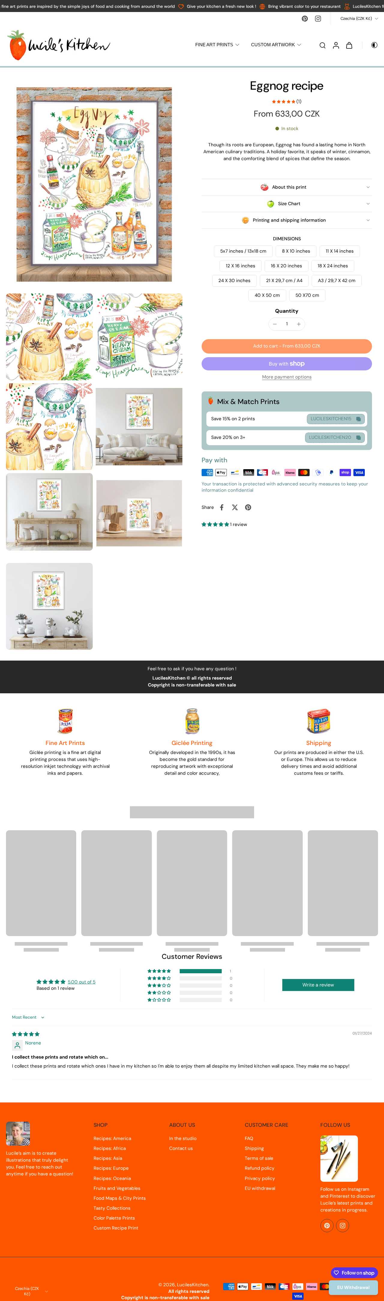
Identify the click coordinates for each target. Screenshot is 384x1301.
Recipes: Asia (108, 1158)
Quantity (286, 311)
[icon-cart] (349, 45)
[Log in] (335, 45)
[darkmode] (370, 45)
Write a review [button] (318, 985)
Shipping (254, 1148)
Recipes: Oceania (112, 1178)
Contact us (181, 1148)
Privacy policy (260, 1178)
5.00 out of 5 (81, 982)
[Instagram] (318, 18)
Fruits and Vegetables (117, 1188)
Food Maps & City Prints (120, 1198)
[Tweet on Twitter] (235, 507)
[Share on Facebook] (221, 507)
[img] (25, 1034)
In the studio (182, 1138)
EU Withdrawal (353, 1287)
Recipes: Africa (110, 1148)
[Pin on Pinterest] (248, 507)
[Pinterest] (304, 18)
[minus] (275, 324)
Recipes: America (112, 1138)
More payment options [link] (287, 377)
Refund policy (259, 1168)
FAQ (249, 1138)
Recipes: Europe (111, 1168)
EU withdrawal (260, 1188)
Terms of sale (259, 1158)
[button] (287, 346)
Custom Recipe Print (116, 1228)
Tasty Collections (112, 1208)
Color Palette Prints (114, 1218)
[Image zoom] (94, 184)
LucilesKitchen (192, 1285)
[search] (322, 45)
